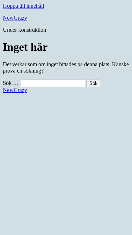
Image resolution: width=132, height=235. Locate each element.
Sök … (11, 83)
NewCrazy (15, 18)
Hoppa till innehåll (23, 6)
